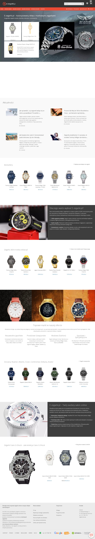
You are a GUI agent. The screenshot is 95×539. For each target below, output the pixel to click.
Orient (19, 342)
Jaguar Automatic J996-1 (40, 270)
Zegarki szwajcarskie (85, 361)
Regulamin (24, 533)
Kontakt (91, 9)
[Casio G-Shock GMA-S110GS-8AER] (65, 457)
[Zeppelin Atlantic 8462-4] (25, 374)
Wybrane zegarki (35, 9)
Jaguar (33, 344)
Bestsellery (84, 9)
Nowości (77, 9)
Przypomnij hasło (60, 512)
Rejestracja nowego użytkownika (41, 512)
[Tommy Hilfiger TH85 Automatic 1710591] (40, 177)
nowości (59, 331)
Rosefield (61, 342)
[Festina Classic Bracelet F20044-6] (54, 261)
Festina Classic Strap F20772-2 (26, 44)
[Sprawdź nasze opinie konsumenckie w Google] (58, 533)
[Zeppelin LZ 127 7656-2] (69, 261)
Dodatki (43, 9)
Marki (1, 9)
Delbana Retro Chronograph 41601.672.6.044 (11, 384)
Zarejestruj (58, 515)
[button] (87, 3)
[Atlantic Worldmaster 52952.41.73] (54, 374)
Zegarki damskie (17, 9)
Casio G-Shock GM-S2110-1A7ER (82, 476)
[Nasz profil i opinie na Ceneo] (67, 533)
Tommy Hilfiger (60, 341)
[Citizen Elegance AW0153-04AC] (25, 177)
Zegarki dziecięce (26, 9)
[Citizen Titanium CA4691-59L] (69, 177)
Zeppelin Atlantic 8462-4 (26, 382)
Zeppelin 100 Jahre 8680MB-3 (13, 36)
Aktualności (8, 102)
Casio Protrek (76, 342)
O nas (34, 510)
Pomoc (11, 533)
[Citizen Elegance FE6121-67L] (83, 177)
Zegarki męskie (8, 9)
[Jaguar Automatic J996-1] (40, 261)
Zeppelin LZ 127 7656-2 (69, 270)
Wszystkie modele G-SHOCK (83, 444)
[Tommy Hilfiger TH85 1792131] (83, 261)
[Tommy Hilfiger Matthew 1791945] (11, 177)
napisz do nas (82, 517)
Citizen (14, 342)
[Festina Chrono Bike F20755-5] (25, 261)
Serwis (30, 533)
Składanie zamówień (38, 515)
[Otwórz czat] (91, 535)
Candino (42, 344)
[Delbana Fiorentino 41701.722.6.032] (83, 374)
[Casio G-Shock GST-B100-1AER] (22, 467)
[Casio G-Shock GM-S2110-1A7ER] (82, 457)
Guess (65, 341)
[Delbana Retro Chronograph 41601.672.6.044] (11, 374)
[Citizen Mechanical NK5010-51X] (54, 177)
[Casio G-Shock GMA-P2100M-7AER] (49, 457)
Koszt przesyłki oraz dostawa (40, 517)
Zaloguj (58, 510)
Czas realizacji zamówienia (39, 520)
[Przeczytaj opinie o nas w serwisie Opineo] (81, 533)
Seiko (10, 342)
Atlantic (37, 344)
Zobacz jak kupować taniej (39, 522)
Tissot (36, 346)
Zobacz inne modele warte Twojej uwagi (80, 249)
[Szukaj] (82, 3)
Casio (7, 342)
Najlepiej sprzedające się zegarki (82, 164)
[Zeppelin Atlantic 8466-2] (69, 374)
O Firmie (17, 533)
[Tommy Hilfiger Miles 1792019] (11, 261)
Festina (85, 344)
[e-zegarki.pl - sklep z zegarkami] (9, 4)
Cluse (55, 342)
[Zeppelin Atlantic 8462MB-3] (40, 374)
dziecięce (79, 218)
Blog (35, 533)
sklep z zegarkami (64, 211)
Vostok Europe (77, 344)
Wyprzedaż (70, 9)
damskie (74, 218)
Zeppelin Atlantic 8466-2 (69, 382)
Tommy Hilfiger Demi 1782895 (30, 36)
